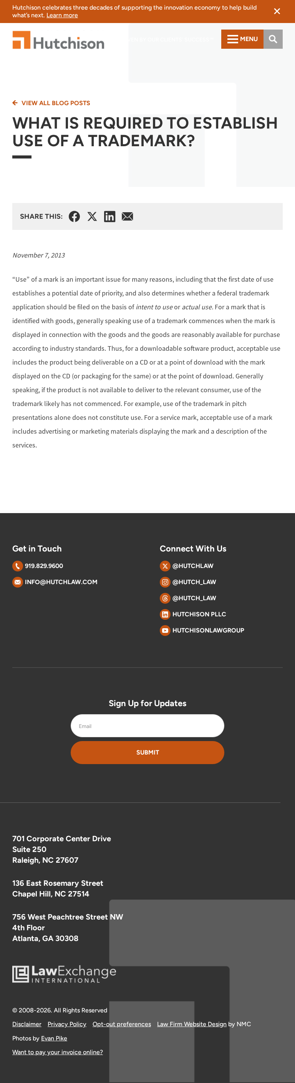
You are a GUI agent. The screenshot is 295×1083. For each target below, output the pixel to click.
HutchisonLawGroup (208, 630)
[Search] (273, 39)
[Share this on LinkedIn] (110, 216)
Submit (147, 752)
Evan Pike (54, 1038)
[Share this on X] (92, 216)
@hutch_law (194, 582)
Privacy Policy (67, 1024)
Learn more (62, 15)
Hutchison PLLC (199, 614)
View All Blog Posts (56, 103)
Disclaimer (26, 1024)
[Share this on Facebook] (74, 216)
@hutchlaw (193, 566)
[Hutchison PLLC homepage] (58, 40)
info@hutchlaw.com (61, 582)
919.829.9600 (44, 566)
